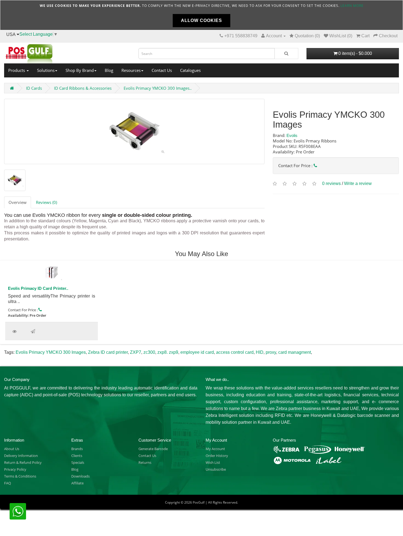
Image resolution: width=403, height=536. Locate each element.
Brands (77, 448)
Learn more (352, 5)
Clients (76, 455)
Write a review (358, 183)
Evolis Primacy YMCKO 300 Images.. (158, 88)
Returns (144, 462)
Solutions (46, 70)
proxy (271, 352)
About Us (11, 448)
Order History (217, 455)
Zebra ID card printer (108, 352)
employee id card (197, 352)
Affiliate (77, 483)
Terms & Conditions (20, 476)
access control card (235, 352)
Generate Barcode (153, 448)
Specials (77, 462)
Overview (17, 202)
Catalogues (190, 70)
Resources (131, 70)
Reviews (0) (46, 202)
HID (259, 352)
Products (17, 70)
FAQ (7, 483)
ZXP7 (135, 352)
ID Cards (34, 88)
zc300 (149, 352)
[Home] (67, 52)
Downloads (80, 476)
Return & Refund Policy (23, 462)
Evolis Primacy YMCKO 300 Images (51, 352)
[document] (201, 15)
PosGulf (199, 502)
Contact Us (162, 70)
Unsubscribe (216, 469)
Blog (109, 70)
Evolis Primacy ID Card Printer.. (38, 288)
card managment (294, 352)
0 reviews (331, 183)
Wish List (213, 462)
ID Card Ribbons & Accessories (83, 88)
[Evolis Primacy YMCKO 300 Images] (134, 131)
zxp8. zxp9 (167, 352)
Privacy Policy (15, 469)
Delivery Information (21, 455)
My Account (215, 448)
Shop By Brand (80, 70)
